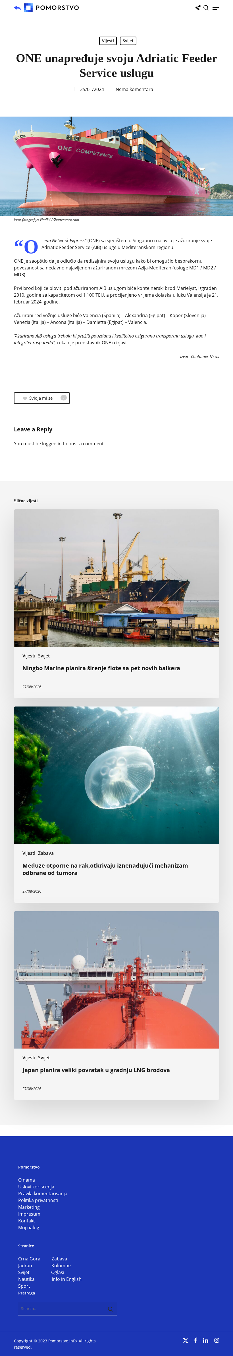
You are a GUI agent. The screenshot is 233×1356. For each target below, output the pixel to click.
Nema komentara (134, 89)
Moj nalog (28, 1227)
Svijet (128, 40)
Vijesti (108, 40)
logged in (52, 443)
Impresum (29, 1214)
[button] (216, 7)
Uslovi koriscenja (36, 1187)
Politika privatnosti (38, 1200)
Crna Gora (35, 1259)
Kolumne (61, 1265)
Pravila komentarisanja (42, 1193)
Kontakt (26, 1221)
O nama (26, 1180)
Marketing (29, 1207)
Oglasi (57, 1272)
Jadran (34, 1265)
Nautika (35, 1279)
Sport (24, 1286)
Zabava (46, 853)
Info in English (67, 1279)
